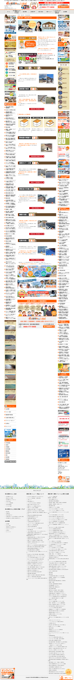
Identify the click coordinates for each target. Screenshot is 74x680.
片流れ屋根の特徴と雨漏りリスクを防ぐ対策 (10, 201)
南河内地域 (8, 453)
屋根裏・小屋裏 (9, 209)
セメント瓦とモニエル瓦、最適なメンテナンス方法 (57, 549)
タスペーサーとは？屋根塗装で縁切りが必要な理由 (57, 561)
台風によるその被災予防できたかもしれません (64, 279)
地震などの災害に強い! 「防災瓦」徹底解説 (63, 295)
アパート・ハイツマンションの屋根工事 (63, 399)
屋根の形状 (8, 198)
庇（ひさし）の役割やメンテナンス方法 (10, 294)
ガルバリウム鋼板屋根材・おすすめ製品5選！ (57, 521)
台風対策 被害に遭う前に (32, 518)
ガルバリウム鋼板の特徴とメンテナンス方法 (10, 275)
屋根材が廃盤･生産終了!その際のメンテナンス (10, 256)
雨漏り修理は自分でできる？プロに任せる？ (10, 118)
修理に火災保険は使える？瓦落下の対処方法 (64, 284)
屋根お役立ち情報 (62, 275)
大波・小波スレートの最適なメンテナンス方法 (10, 175)
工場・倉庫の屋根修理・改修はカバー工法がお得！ (64, 383)
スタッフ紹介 (8, 411)
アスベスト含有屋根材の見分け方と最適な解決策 (10, 231)
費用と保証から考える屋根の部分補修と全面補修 (36, 546)
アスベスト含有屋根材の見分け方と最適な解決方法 (57, 596)
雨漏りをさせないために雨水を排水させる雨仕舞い (57, 657)
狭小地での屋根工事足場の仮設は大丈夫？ (63, 265)
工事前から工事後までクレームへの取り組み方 (64, 333)
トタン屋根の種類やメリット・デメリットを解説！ (57, 544)
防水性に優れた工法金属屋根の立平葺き (10, 184)
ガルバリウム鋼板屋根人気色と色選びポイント (64, 194)
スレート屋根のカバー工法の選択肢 (64, 237)
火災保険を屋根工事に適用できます (34, 521)
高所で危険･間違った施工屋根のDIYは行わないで (11, 281)
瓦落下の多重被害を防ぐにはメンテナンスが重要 (64, 281)
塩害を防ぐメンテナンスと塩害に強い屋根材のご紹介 (58, 646)
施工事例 (25, 11)
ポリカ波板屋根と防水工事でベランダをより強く (64, 386)
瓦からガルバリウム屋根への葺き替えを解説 (64, 185)
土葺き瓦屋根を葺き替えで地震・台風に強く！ (10, 169)
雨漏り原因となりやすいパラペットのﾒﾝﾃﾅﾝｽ (10, 151)
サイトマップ (8, 426)
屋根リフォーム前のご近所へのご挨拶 (63, 330)
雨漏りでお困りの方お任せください (34, 504)
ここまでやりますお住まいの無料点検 (57, 11)
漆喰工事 (64, 78)
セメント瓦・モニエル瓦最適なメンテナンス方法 (10, 166)
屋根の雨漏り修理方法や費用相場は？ (10, 287)
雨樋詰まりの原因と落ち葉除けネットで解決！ (64, 391)
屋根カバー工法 (66, 73)
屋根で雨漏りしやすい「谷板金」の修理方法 (10, 223)
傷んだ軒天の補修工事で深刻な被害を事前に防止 (10, 139)
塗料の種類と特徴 (63, 418)
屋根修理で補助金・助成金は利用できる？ (63, 318)
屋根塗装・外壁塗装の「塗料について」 (56, 504)
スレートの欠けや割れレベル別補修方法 (63, 240)
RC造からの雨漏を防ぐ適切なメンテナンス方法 (57, 604)
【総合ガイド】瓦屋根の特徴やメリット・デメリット (58, 535)
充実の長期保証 (8, 504)
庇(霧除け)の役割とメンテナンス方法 (9, 178)
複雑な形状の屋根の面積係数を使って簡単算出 (10, 195)
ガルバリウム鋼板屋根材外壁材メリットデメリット (64, 202)
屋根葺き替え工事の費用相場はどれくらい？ (64, 220)
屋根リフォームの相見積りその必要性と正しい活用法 (64, 328)
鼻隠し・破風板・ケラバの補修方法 (10, 130)
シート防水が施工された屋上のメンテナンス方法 (10, 148)
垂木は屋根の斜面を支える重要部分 (34, 549)
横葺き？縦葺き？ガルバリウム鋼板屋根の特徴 (64, 199)
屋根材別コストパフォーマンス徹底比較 (10, 244)
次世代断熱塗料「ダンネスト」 (62, 304)
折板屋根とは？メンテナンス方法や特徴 (64, 249)
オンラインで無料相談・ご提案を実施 (34, 498)
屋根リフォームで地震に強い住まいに (34, 520)
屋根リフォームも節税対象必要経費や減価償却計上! (64, 408)
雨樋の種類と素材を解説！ (32, 573)
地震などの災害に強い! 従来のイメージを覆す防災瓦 (58, 594)
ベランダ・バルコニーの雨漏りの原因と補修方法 (10, 160)
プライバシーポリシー (10, 420)
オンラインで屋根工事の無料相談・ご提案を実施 (64, 325)
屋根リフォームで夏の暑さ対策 (33, 524)
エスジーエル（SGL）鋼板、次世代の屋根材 (56, 638)
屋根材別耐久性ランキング (9, 247)
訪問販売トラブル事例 (63, 344)
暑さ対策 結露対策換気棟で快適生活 (10, 212)
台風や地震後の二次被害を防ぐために (64, 287)
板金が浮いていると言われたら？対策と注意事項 (64, 350)
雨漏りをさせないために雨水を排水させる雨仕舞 (10, 220)
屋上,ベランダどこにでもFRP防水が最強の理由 (11, 154)
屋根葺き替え (65, 69)
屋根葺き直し (65, 92)
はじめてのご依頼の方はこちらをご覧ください (35, 496)
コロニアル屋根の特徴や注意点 (62, 243)
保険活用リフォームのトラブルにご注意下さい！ (57, 643)
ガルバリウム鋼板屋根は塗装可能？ (64, 188)
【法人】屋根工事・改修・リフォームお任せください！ (37, 531)
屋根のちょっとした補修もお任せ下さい (34, 506)
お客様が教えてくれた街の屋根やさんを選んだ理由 (15, 516)
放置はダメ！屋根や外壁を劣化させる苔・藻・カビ (57, 648)
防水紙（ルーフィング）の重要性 (54, 626)
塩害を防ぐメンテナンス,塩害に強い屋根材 (11, 250)
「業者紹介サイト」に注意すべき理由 (63, 361)
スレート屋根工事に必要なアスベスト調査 (56, 598)
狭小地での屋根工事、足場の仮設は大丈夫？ (56, 516)
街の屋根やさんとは (9, 496)
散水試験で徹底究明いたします (33, 516)
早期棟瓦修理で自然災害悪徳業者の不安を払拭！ (10, 172)
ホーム (8, 11)
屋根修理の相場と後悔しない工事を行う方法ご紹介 (36, 537)
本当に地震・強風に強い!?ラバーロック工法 (56, 653)
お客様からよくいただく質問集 (54, 507)
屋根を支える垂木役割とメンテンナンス (10, 284)
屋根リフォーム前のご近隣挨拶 (33, 507)
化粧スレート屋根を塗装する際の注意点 (63, 254)
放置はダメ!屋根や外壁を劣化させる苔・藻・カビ (11, 253)
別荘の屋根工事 (30, 529)
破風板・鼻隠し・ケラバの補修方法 (55, 553)
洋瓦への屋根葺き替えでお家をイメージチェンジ (10, 259)
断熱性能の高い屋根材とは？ (9, 303)
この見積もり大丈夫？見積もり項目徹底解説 (63, 336)
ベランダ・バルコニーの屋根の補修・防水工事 (35, 523)
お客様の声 (32, 11)
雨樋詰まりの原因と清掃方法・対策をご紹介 (35, 568)
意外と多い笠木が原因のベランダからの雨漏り (10, 136)
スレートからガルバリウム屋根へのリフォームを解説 (64, 182)
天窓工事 (64, 106)
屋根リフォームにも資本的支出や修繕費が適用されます (37, 545)
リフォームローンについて (32, 543)
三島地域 (7, 446)
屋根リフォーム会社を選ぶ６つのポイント (64, 273)
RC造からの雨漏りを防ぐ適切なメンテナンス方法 (11, 290)
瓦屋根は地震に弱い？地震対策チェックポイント (64, 293)
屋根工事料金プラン (31, 501)
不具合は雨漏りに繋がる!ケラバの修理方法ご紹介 (11, 133)
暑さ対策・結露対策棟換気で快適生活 (55, 583)
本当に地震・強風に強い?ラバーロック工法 (11, 190)
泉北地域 (7, 457)
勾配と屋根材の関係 (10, 217)
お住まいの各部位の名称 (10, 109)
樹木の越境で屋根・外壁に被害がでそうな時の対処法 (64, 355)
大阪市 (7, 444)
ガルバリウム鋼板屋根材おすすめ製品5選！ (64, 197)
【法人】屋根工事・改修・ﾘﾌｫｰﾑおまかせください (64, 405)
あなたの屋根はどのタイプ (53, 499)
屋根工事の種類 (63, 64)
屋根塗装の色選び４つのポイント (62, 301)
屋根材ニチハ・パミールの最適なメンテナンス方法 (64, 257)
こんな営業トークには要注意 (63, 342)
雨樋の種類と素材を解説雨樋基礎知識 (10, 309)
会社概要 (65, 11)
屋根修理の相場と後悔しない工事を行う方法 (63, 218)
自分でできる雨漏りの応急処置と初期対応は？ (64, 309)
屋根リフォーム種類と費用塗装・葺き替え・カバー (64, 234)
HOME (19, 15)
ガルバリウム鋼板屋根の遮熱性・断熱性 (64, 191)
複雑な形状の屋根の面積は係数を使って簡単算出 (57, 580)
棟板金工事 (65, 97)
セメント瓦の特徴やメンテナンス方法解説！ (10, 163)
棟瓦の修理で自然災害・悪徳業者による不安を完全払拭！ (59, 569)
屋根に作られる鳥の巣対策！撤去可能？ (64, 394)
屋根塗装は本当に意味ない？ (9, 115)
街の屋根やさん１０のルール (11, 499)
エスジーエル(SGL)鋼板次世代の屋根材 (10, 272)
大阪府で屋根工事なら (10, 417)
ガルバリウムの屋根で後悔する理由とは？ (10, 269)
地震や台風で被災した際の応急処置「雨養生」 (10, 187)
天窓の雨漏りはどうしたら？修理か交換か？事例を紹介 (58, 555)
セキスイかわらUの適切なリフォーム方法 (56, 508)
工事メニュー (49, 11)
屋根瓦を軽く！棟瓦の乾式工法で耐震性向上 (63, 290)
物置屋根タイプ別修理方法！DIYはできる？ (63, 377)
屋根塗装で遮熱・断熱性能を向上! (63, 307)
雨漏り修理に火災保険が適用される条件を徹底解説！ (58, 673)
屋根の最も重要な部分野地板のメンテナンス (10, 238)
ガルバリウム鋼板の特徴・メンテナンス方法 (56, 601)
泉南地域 (7, 459)
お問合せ (7, 423)
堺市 (6, 455)
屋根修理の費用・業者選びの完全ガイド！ (10, 112)
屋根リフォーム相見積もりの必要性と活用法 (35, 540)
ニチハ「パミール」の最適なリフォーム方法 (56, 510)
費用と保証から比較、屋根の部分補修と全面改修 (64, 223)
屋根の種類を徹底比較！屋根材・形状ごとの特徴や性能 (58, 536)
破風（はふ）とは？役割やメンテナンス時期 (10, 318)
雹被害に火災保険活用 (53, 670)
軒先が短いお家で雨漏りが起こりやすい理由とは (10, 228)
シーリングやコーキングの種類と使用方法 (10, 181)
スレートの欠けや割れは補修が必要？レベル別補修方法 (58, 542)
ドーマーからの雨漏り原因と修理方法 (10, 297)
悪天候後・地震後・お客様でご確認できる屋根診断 (57, 502)
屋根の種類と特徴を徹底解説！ (10, 107)
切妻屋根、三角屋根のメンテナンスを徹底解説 (10, 204)
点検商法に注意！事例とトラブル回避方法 (35, 509)
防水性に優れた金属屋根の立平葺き (55, 640)
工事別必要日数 (62, 270)
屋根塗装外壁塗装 (64, 102)
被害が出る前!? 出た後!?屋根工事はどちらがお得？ (64, 339)
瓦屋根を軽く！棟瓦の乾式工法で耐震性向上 (56, 591)
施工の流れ (41, 11)
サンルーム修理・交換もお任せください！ (64, 380)
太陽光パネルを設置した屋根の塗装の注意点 (64, 251)
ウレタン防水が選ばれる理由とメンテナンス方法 (10, 145)
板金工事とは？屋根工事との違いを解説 (10, 122)
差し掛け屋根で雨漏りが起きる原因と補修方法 (57, 656)
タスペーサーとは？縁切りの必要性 (10, 142)
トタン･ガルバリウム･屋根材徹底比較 (10, 266)
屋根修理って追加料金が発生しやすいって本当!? (64, 353)
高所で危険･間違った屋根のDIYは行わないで (56, 606)
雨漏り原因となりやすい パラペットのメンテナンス (36, 555)
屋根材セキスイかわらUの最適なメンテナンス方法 (64, 260)
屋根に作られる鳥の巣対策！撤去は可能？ (35, 571)
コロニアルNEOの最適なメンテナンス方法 (64, 263)
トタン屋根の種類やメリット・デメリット (63, 246)
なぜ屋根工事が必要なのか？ (64, 212)
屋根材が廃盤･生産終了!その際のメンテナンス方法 (57, 566)
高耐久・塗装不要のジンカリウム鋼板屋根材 (10, 278)
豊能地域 (7, 451)
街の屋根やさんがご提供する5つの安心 (16, 11)
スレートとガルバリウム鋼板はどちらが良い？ (64, 180)
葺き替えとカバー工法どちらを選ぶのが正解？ (64, 229)
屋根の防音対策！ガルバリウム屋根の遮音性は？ (64, 205)
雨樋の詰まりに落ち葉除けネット (33, 570)
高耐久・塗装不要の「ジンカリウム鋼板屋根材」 (57, 602)
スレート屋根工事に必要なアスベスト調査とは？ (10, 312)
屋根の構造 (8, 127)
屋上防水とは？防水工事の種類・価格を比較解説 (10, 157)
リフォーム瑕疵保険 (9, 502)
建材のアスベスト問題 (10, 233)
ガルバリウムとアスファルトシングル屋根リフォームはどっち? (11, 262)
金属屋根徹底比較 (52, 635)
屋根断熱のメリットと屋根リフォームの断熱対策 (10, 306)
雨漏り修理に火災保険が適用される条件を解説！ (64, 312)
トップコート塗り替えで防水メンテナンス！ (10, 315)
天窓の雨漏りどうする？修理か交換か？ (10, 300)
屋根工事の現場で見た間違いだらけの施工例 (63, 298)
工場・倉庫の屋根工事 (63, 396)
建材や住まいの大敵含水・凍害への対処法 (10, 215)
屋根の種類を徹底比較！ (61, 232)
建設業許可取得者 (9, 414)
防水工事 (64, 87)
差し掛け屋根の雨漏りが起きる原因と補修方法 (10, 207)
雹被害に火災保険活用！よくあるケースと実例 (64, 315)
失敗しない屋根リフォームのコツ (63, 215)
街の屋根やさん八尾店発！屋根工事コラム (13, 518)
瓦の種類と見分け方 (10, 225)
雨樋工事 (64, 83)
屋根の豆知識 (8, 241)
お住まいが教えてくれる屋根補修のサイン (64, 226)
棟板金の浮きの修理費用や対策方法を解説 (10, 125)
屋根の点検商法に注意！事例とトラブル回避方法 (64, 347)
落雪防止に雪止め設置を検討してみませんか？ (35, 562)
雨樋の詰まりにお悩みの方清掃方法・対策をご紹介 (64, 389)
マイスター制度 (8, 506)
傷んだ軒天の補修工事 (53, 615)
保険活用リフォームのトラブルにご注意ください (64, 358)
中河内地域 (8, 442)
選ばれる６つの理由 (9, 498)
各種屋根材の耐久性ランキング (54, 631)
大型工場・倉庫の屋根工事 (32, 526)
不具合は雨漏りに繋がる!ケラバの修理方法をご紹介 (58, 563)
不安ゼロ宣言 (8, 501)
